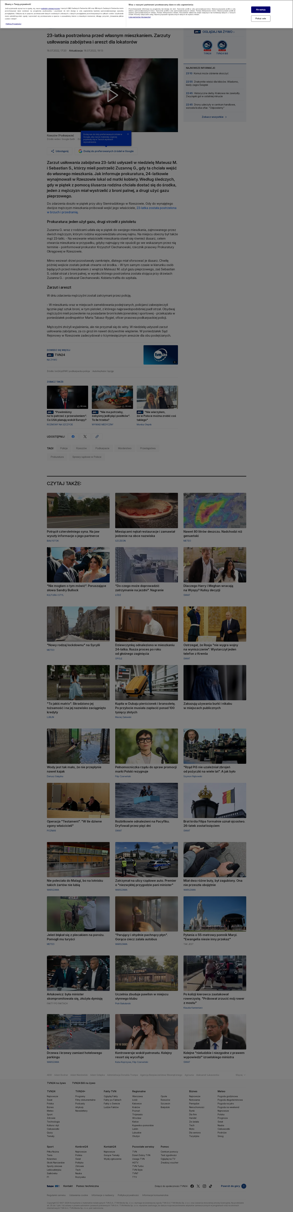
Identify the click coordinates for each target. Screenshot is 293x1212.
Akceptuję (260, 9)
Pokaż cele (260, 18)
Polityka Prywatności (13, 24)
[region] (146, 14)
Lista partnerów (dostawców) (140, 17)
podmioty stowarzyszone (50, 8)
